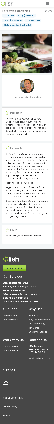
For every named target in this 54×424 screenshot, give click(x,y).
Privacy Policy (10, 406)
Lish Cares (34, 327)
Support (9, 370)
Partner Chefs (10, 315)
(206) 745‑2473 (37, 352)
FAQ (5, 381)
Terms (6, 415)
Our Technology (37, 323)
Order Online (14, 267)
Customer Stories (38, 331)
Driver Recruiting (11, 350)
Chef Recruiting (11, 346)
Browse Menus (10, 319)
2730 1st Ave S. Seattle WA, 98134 (38, 348)
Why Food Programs (39, 319)
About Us (33, 315)
